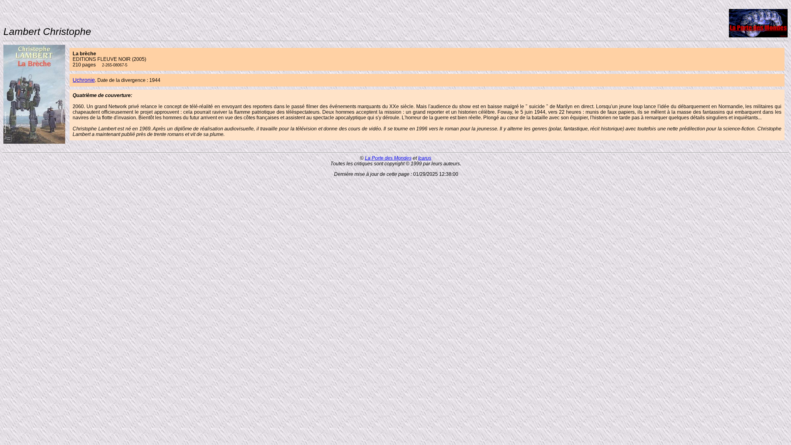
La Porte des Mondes (388, 158)
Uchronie (84, 80)
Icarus (424, 158)
